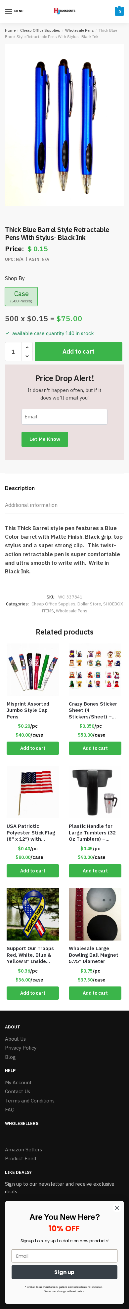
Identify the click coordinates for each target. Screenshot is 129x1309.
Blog (10, 1057)
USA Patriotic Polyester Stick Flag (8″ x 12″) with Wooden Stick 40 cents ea (31, 832)
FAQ (10, 1109)
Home (10, 30)
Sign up (64, 1272)
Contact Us (17, 1091)
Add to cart (79, 351)
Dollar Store (89, 604)
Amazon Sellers (23, 1149)
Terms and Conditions (30, 1100)
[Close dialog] (117, 1208)
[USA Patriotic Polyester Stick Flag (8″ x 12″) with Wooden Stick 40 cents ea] (33, 792)
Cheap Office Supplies (40, 30)
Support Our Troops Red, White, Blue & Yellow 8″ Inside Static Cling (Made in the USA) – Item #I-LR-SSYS (32, 955)
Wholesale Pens (79, 30)
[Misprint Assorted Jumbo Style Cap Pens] (33, 669)
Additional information (31, 505)
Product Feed (20, 1158)
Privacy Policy (20, 1048)
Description (20, 488)
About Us (15, 1039)
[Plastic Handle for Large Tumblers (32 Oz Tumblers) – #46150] (95, 792)
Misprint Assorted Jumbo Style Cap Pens (28, 710)
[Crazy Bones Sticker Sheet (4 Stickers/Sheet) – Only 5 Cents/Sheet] (95, 669)
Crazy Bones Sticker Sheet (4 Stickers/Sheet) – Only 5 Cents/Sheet (93, 710)
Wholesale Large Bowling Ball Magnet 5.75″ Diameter (93, 954)
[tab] (64, 488)
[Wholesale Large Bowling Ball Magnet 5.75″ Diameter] (95, 914)
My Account (18, 1082)
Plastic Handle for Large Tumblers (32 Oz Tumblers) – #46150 (92, 832)
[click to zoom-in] (64, 125)
